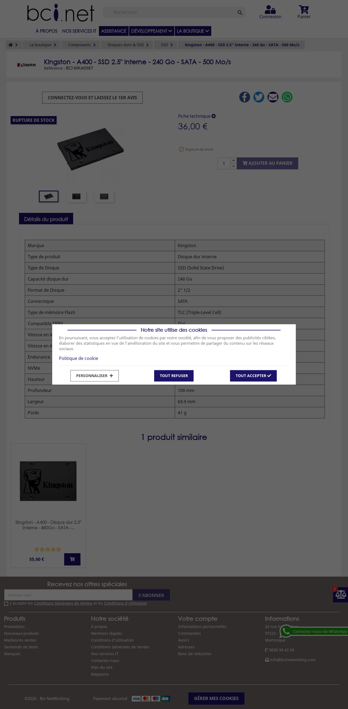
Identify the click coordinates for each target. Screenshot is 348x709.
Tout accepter (251, 375)
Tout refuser (174, 375)
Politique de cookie (78, 358)
